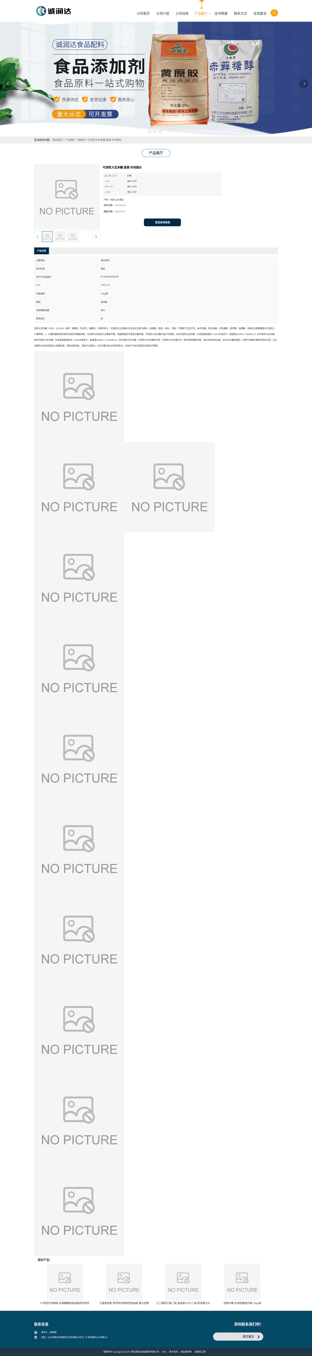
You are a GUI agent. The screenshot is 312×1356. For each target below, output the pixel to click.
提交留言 (248, 1336)
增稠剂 (81, 140)
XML (164, 1352)
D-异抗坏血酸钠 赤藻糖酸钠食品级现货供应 (64, 1303)
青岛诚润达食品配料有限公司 (145, 1352)
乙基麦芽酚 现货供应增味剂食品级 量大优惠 (124, 1303)
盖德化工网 (200, 1352)
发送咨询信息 (162, 222)
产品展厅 (71, 140)
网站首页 (58, 140)
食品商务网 (186, 1352)
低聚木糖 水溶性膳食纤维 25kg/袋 (242, 1303)
